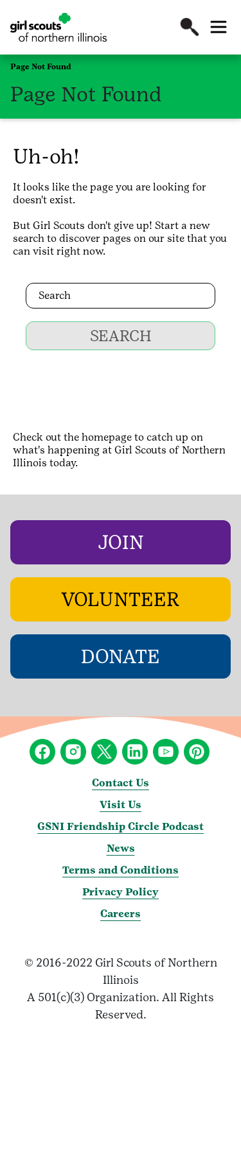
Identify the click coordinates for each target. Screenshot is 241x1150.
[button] (189, 27)
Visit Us (120, 805)
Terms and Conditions (120, 870)
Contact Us (120, 783)
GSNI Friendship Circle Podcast (120, 826)
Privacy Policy (120, 892)
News (121, 848)
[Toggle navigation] (218, 27)
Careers (120, 914)
